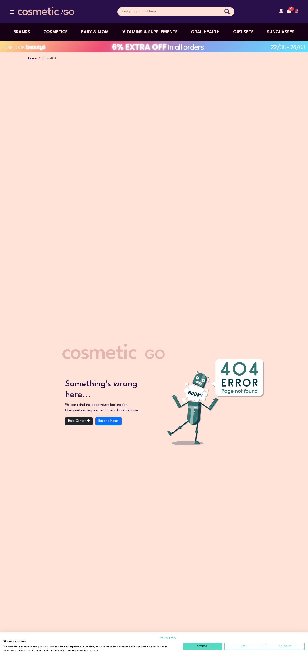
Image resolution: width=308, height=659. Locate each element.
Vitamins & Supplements (150, 32)
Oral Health (205, 32)
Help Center (77, 421)
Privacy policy (167, 638)
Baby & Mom (95, 32)
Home (32, 58)
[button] (12, 13)
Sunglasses (280, 32)
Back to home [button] (108, 421)
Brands (22, 32)
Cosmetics (55, 32)
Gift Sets (243, 32)
